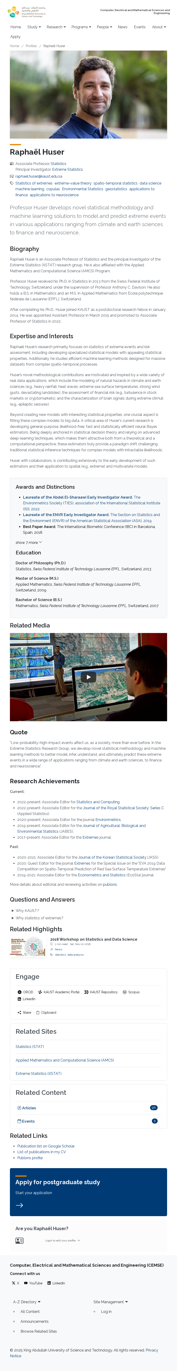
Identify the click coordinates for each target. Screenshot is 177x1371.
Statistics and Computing (98, 802)
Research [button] (54, 27)
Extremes (91, 837)
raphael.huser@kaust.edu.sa (38, 176)
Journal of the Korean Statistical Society (112, 857)
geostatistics (116, 189)
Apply (15, 36)
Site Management (109, 1302)
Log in (106, 1311)
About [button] (157, 27)
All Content (30, 1311)
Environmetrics (108, 819)
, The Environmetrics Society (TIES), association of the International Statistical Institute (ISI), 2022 (91, 503)
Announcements (35, 1321)
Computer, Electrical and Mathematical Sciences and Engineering (135, 12)
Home (15, 27)
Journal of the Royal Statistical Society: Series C (123, 808)
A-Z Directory (24, 1302)
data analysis (76, 954)
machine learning (29, 189)
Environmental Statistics (82, 189)
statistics (60, 954)
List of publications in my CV (41, 1152)
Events (140, 27)
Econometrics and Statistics (102, 875)
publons (110, 884)
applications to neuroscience (54, 195)
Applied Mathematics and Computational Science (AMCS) (65, 1060)
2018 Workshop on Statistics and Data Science (93, 939)
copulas (53, 189)
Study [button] (32, 27)
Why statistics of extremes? (39, 918)
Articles (28, 1108)
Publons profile (30, 1158)
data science (150, 183)
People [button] (103, 27)
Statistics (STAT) (30, 1047)
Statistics (58, 164)
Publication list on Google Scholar (46, 1146)
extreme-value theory (73, 183)
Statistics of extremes (34, 183)
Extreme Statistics (67, 169)
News (122, 27)
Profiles (31, 46)
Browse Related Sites (39, 1331)
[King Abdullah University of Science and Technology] (35, 11)
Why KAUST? (27, 910)
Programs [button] (79, 27)
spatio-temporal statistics (116, 183)
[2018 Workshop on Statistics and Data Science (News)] (28, 947)
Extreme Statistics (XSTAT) (39, 1073)
